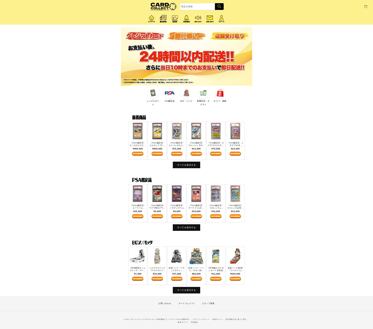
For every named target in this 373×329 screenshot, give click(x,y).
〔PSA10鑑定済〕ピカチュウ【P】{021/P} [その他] (157, 144)
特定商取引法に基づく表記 (236, 319)
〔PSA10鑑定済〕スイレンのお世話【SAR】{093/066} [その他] (235, 206)
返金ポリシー (218, 319)
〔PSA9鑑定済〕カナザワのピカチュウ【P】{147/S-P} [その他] (216, 144)
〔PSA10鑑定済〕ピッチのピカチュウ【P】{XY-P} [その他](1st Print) (138, 144)
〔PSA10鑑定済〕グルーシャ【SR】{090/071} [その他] (196, 144)
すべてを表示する (186, 165)
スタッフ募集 (208, 303)
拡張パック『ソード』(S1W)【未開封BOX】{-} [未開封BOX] (196, 269)
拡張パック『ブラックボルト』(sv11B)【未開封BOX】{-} (177, 269)
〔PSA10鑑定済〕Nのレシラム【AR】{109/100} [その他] (215, 206)
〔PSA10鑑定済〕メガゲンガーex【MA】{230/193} (176, 206)
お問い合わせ (164, 303)
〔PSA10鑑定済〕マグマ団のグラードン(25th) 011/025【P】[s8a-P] (157, 206)
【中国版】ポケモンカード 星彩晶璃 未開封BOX (216, 269)
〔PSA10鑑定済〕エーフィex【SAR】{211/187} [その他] (137, 206)
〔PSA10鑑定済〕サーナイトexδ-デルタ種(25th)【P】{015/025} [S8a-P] (196, 206)
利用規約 (194, 322)
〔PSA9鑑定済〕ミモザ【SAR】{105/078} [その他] (235, 144)
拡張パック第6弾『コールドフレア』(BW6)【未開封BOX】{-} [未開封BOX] (235, 269)
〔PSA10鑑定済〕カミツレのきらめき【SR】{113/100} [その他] (177, 144)
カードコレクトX (186, 303)
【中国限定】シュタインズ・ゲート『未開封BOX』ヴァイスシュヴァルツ (138, 269)
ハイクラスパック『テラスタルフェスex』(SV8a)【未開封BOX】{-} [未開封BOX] (157, 269)
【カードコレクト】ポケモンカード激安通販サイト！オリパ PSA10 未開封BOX (159, 319)
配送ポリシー (183, 322)
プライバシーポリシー (201, 319)
